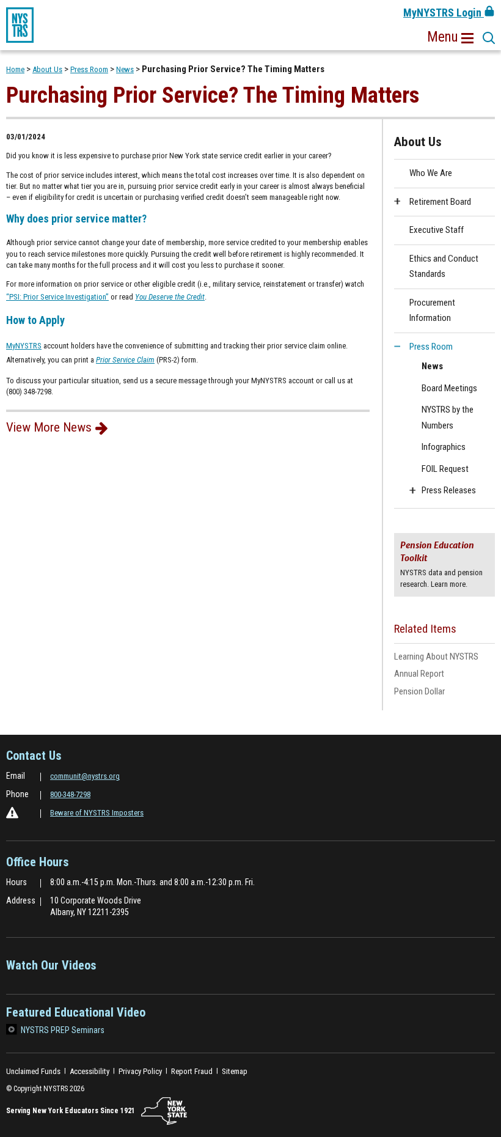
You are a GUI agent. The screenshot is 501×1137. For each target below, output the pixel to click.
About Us (47, 69)
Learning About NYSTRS (444, 657)
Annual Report (419, 673)
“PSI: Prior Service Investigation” (57, 296)
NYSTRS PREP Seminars (62, 1030)
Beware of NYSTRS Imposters (97, 812)
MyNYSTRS (24, 346)
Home (15, 69)
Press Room (89, 69)
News (125, 69)
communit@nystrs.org (85, 776)
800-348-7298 (70, 794)
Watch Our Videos (51, 969)
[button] (450, 37)
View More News (49, 427)
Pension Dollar (435, 692)
